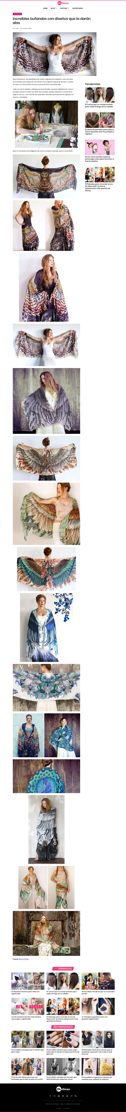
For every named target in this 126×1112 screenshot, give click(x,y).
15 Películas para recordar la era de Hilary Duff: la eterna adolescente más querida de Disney (99, 187)
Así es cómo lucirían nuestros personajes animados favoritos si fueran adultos (99, 159)
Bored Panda (24, 959)
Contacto (58, 1108)
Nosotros (67, 1108)
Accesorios (17, 14)
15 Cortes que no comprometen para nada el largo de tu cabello (99, 105)
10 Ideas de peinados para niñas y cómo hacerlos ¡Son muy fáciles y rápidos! (99, 131)
